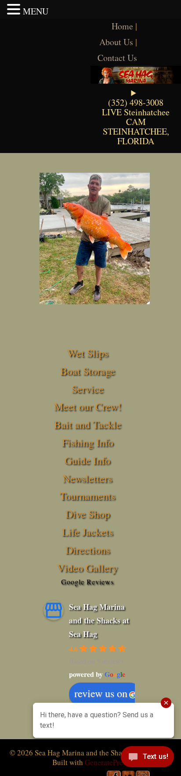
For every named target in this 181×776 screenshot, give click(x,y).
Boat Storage (87, 371)
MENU (35, 11)
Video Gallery (87, 568)
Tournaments (87, 496)
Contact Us (117, 58)
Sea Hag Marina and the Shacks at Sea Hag (99, 620)
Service (88, 389)
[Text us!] (147, 758)
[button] (15, 9)
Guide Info (87, 460)
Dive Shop (87, 514)
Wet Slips (87, 353)
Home (122, 26)
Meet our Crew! (87, 406)
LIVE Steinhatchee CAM (136, 117)
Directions (87, 550)
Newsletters (87, 478)
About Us (116, 42)
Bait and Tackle (87, 424)
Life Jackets (87, 532)
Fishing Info (87, 442)
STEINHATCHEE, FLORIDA (136, 136)
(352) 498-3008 (135, 102)
